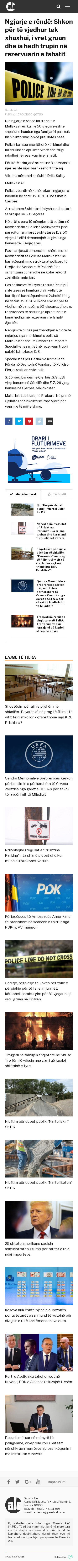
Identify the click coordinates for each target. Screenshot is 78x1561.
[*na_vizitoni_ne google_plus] (28, 1481)
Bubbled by (60, 1557)
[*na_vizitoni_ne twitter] (17, 1481)
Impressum (57, 1482)
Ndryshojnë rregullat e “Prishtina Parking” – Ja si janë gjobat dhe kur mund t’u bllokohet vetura (51, 531)
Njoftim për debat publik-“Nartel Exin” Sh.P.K (51, 509)
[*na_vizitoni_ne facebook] (8, 1481)
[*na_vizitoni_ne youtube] (38, 1481)
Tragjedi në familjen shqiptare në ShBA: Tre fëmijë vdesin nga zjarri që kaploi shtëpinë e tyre (50, 624)
